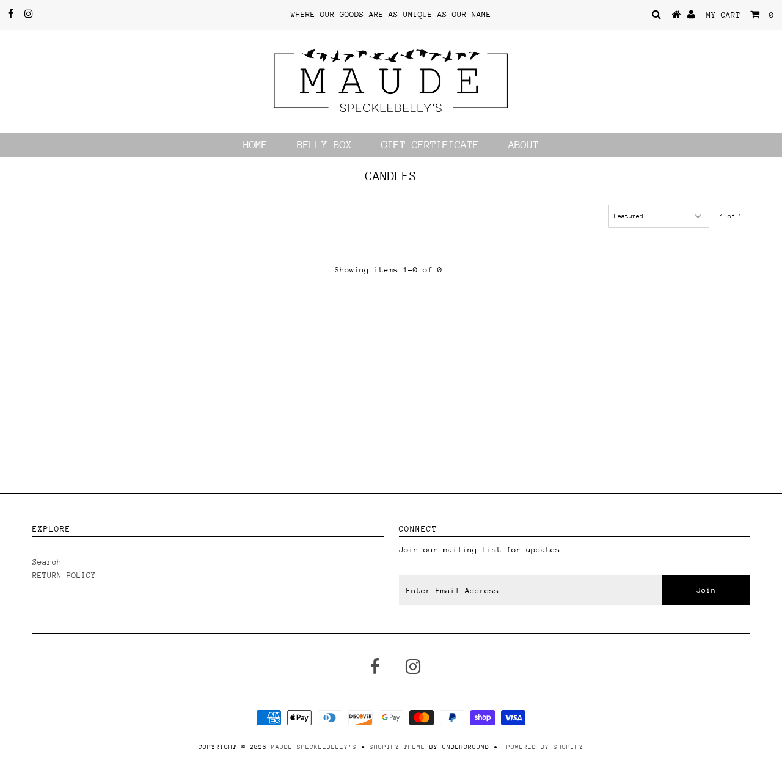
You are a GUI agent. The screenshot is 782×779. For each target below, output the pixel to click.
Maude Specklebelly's (314, 747)
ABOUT (523, 145)
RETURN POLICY (64, 575)
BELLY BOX (324, 145)
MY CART (740, 15)
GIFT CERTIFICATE (430, 145)
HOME (255, 145)
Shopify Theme (397, 747)
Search (47, 561)
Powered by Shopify (544, 747)
